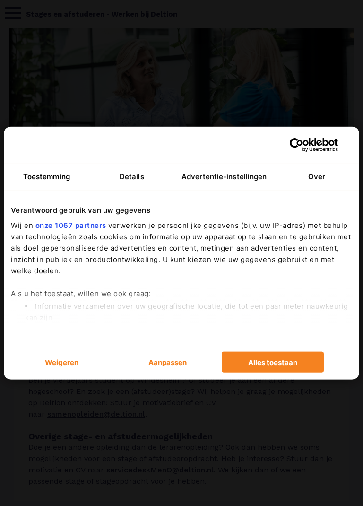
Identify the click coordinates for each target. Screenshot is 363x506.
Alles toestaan (272, 362)
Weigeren (61, 362)
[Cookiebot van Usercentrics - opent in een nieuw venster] (296, 145)
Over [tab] (316, 176)
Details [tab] (132, 176)
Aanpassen (167, 362)
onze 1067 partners (70, 224)
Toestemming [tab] (46, 176)
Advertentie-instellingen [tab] (224, 176)
